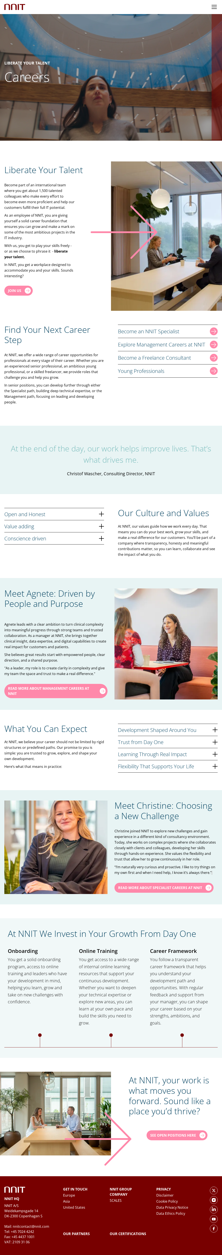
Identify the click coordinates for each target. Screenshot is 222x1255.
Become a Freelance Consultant (154, 357)
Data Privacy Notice (172, 1207)
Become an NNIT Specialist (148, 331)
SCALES (116, 1200)
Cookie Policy (167, 1201)
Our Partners (76, 1233)
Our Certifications (128, 1233)
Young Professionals (141, 370)
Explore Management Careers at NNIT (161, 344)
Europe (69, 1195)
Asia (66, 1201)
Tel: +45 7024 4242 (19, 1231)
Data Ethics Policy (170, 1213)
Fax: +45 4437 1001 (19, 1236)
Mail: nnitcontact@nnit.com (26, 1226)
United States (74, 1207)
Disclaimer (165, 1195)
